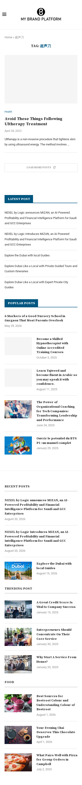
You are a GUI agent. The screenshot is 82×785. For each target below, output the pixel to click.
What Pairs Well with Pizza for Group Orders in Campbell (56, 759)
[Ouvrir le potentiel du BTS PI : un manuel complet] (18, 445)
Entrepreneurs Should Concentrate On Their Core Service (54, 634)
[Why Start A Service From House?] (18, 664)
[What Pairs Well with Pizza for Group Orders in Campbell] (18, 762)
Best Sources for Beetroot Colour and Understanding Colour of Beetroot (55, 703)
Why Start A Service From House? (56, 659)
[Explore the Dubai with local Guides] (18, 571)
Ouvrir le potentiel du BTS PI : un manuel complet (56, 440)
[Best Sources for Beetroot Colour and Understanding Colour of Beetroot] (18, 703)
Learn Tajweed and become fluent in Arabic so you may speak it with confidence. (56, 377)
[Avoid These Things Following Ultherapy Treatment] (41, 79)
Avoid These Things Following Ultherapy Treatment (33, 121)
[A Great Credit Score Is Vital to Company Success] (18, 609)
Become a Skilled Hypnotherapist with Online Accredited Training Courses (52, 345)
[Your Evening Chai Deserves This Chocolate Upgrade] (18, 735)
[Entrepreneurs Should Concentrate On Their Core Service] (18, 637)
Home (8, 37)
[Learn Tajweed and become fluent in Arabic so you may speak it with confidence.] (18, 378)
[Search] (77, 14)
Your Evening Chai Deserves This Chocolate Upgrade (55, 732)
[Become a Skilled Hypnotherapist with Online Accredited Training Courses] (18, 346)
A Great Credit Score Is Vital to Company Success (56, 604)
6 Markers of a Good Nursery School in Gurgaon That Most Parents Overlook (35, 318)
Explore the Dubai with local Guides (27, 255)
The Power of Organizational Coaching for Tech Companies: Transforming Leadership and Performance (56, 411)
